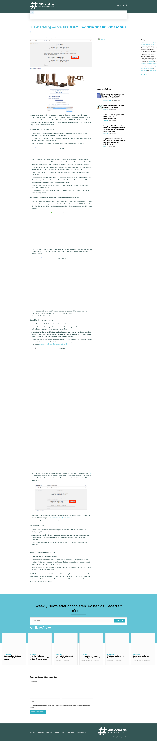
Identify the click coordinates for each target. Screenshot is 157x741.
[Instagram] (121, 5)
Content (105, 120)
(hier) (90, 473)
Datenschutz (144, 70)
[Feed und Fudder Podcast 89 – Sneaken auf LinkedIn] (100, 107)
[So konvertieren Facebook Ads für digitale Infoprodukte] (91, 642)
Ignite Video (151, 61)
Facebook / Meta (107, 100)
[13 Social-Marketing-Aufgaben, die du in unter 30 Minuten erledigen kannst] (40, 642)
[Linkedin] (118, 5)
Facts (104, 146)
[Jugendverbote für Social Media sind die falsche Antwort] (14, 642)
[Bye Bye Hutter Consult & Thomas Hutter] (65, 642)
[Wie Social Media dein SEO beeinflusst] (117, 642)
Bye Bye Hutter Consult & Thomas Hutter (64, 657)
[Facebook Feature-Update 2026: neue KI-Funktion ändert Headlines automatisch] (100, 95)
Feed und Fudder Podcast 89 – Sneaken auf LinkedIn (113, 106)
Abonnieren (119, 620)
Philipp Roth (37, 32)
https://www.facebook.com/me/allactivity (53, 344)
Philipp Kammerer (137, 660)
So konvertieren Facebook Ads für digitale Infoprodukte (91, 657)
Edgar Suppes (110, 660)
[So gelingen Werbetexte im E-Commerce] (143, 642)
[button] (32, 12)
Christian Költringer (85, 660)
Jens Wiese (6, 662)
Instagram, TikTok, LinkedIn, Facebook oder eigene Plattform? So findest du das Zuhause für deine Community (114, 128)
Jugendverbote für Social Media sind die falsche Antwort (12, 657)
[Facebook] (123, 5)
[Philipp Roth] (31, 32)
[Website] (146, 74)
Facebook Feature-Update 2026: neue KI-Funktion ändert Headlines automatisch (114, 96)
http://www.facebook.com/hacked (61, 518)
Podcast (105, 109)
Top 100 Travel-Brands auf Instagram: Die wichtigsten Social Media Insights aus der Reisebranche (114, 141)
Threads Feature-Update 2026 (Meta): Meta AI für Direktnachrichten (113, 116)
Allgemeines (57, 32)
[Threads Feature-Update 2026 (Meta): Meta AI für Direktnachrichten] (100, 116)
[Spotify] (126, 5)
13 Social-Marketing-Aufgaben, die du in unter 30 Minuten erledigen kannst (39, 657)
